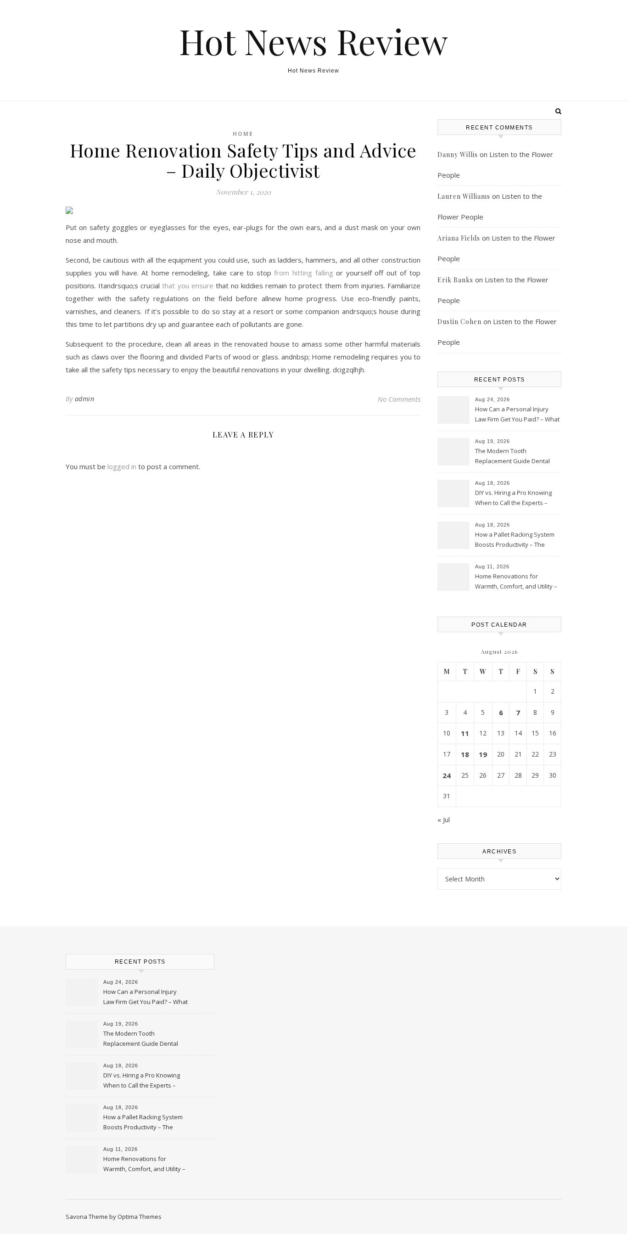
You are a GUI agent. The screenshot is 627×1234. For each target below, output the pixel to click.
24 (446, 775)
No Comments (399, 399)
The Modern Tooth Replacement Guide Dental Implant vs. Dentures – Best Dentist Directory (513, 457)
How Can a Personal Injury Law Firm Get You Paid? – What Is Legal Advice (517, 415)
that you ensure (188, 285)
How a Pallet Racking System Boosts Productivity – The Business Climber (514, 540)
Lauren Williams (463, 196)
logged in (121, 466)
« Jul (443, 819)
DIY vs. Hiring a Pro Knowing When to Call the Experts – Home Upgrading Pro (513, 498)
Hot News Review (313, 41)
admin (85, 398)
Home (243, 134)
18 (465, 754)
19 (483, 754)
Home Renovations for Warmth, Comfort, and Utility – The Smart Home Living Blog (516, 582)
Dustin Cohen (459, 321)
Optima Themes (140, 1216)
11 (465, 733)
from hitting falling (303, 272)
